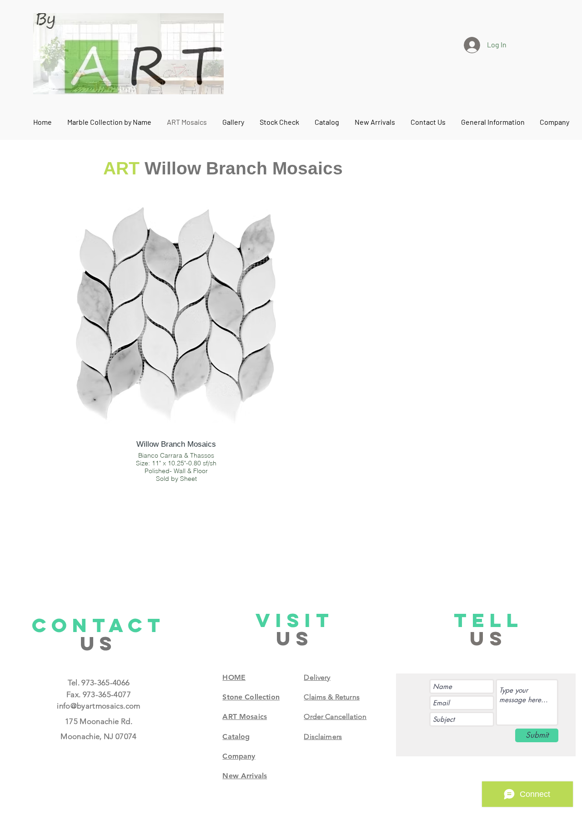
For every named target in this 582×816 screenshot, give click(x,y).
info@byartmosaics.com (98, 705)
